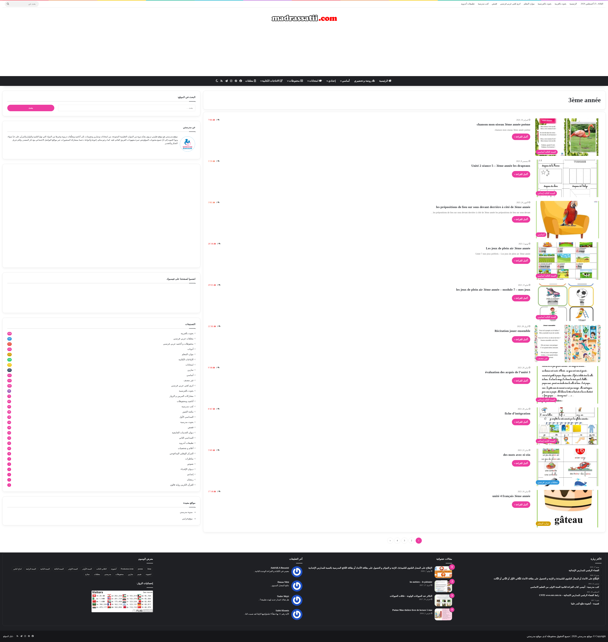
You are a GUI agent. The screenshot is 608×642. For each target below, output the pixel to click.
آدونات (190, 349)
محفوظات (294, 80)
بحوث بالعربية (560, 4)
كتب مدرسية (483, 4)
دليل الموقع (8, 636)
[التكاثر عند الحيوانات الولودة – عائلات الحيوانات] (443, 600)
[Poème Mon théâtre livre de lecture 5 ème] (443, 614)
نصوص (190, 464)
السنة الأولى (87, 569)
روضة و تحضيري (363, 80)
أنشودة (113, 569)
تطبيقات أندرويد (468, 4)
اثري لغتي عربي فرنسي (510, 4)
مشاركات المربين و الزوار (181, 396)
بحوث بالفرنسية (544, 4)
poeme (140, 569)
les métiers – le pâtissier (421, 582)
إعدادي (332, 80)
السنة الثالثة (59, 569)
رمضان (190, 479)
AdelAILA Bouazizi (280, 568)
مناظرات (189, 459)
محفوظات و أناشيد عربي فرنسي (178, 344)
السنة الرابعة (31, 569)
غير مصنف (188, 380)
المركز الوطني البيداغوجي (181, 453)
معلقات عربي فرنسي (183, 338)
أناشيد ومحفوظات (185, 401)
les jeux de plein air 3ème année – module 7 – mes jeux (493, 289)
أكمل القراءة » (521, 137)
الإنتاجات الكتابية (186, 359)
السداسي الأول (186, 417)
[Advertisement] (304, 51)
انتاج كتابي (17, 569)
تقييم (139, 574)
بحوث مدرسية (186, 422)
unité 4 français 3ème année (511, 496)
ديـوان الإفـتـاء (187, 469)
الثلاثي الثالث (101, 569)
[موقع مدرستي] (304, 18)
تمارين (190, 370)
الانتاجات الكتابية (271, 80)
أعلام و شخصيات (185, 448)
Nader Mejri (283, 596)
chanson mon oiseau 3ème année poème (503, 124)
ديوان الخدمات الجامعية (182, 432)
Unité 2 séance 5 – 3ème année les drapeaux (500, 165)
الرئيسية (573, 4)
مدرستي (107, 574)
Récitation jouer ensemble (512, 331)
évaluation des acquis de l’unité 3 (507, 372)
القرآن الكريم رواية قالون (181, 485)
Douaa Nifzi (283, 582)
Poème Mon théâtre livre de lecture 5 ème (412, 610)
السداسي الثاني (186, 438)
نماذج (87, 574)
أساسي (346, 80)
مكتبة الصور (187, 412)
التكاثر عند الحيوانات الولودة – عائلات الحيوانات (411, 596)
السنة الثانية (45, 569)
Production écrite (127, 569)
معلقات (249, 80)
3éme (149, 569)
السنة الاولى (73, 569)
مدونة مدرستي (186, 512)
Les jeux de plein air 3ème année (508, 248)
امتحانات (314, 80)
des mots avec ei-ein (516, 454)
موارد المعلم (529, 4)
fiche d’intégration (517, 413)
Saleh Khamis (282, 610)
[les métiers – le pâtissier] (443, 586)
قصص (494, 4)
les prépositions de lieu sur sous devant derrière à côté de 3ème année (483, 207)
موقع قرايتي (187, 518)
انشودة (148, 574)
